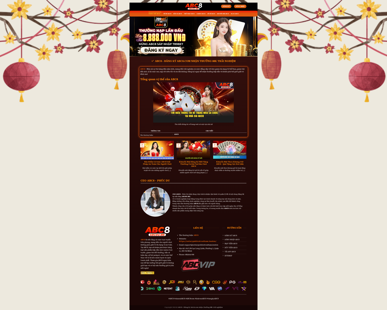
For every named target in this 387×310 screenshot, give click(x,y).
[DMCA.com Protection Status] (147, 273)
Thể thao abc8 (189, 13)
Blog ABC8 (234, 13)
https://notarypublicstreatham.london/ (197, 241)
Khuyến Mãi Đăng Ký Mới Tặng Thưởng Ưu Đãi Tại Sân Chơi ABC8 (193, 164)
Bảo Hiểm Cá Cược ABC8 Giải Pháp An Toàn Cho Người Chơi (157, 163)
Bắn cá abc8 (177, 13)
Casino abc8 (201, 13)
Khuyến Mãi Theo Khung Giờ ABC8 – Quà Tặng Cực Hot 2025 (230, 163)
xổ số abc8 (211, 13)
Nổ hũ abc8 (167, 13)
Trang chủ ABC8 (154, 13)
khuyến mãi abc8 (223, 13)
